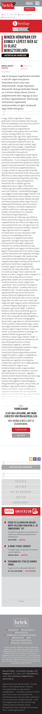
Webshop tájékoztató (21, 643)
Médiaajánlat (28, 630)
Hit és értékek (30, 571)
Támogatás (30, 9)
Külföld (5, 68)
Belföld (22, 540)
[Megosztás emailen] (31, 459)
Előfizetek (21, 430)
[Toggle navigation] (37, 4)
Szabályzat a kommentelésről (21, 635)
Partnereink (18, 638)
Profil (29, 3)
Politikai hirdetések (21, 640)
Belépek (21, 436)
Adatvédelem (21, 633)
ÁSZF (29, 638)
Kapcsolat (13, 630)
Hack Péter (12, 540)
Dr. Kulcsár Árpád (15, 571)
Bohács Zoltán (7, 66)
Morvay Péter (13, 555)
